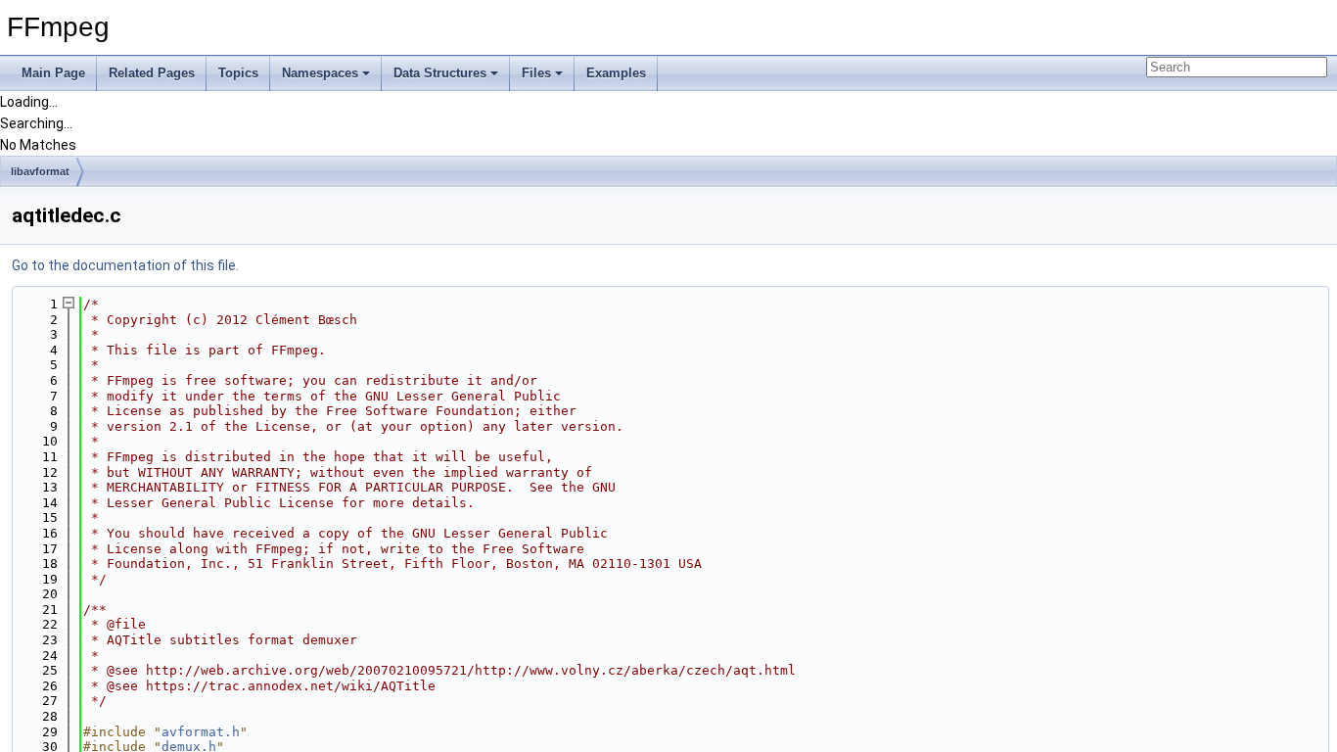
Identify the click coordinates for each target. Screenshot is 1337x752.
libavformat (40, 171)
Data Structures (439, 73)
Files (536, 73)
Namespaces (320, 73)
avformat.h (200, 732)
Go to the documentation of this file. (125, 265)
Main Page (53, 73)
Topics (238, 73)
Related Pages (152, 73)
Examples (616, 73)
